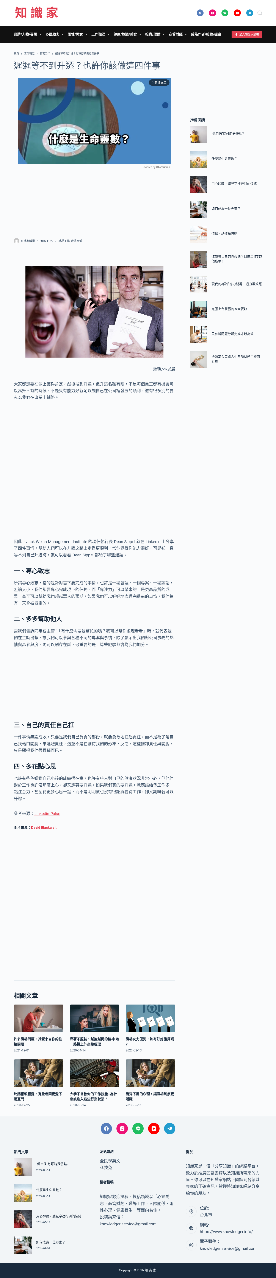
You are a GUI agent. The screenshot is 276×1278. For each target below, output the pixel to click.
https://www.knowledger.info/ (226, 1231)
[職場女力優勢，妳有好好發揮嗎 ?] (150, 1018)
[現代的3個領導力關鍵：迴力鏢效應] (198, 284)
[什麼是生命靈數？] (198, 159)
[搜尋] (259, 13)
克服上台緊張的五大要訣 (229, 309)
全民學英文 (110, 1161)
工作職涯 (98, 34)
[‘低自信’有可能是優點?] (198, 134)
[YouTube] (237, 13)
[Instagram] (212, 13)
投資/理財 (152, 34)
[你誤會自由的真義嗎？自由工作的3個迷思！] (198, 259)
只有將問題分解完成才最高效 (233, 334)
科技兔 (106, 1167)
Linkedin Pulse (47, 813)
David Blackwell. (44, 828)
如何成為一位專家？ (226, 209)
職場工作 (64, 240)
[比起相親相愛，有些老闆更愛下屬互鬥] (38, 1073)
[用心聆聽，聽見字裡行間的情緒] (198, 184)
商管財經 (176, 34)
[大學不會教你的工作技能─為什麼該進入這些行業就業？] (94, 1073)
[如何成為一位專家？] (198, 209)
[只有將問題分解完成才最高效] (198, 334)
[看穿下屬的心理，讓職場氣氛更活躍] (150, 1073)
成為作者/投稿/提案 (206, 34)
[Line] (225, 13)
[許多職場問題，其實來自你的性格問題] (38, 1018)
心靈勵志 (52, 34)
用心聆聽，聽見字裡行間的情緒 (234, 184)
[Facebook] (200, 13)
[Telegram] (249, 13)
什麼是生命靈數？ (224, 159)
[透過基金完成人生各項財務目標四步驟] (198, 359)
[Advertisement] (94, 201)
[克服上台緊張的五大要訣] (198, 309)
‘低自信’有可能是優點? (228, 134)
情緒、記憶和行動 (224, 234)
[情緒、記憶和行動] (198, 234)
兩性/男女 (75, 34)
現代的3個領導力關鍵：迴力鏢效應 (237, 284)
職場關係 (76, 240)
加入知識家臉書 (249, 34)
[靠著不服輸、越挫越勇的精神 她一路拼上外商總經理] (94, 1018)
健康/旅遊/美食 (125, 34)
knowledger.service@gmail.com (228, 1248)
